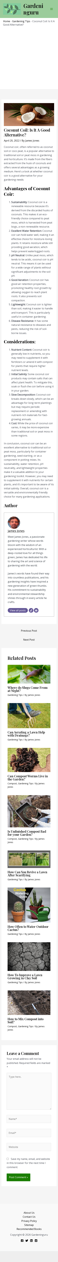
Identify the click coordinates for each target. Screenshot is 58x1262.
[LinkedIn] (31, 1240)
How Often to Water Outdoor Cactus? (28, 928)
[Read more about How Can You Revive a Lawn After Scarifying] (29, 859)
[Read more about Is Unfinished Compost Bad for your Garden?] (29, 811)
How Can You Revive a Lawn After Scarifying (27, 873)
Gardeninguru (33, 9)
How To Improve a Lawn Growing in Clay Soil (25, 976)
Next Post (29, 639)
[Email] (36, 610)
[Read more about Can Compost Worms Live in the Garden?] (29, 759)
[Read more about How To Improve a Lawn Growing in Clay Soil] (29, 956)
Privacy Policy (29, 1221)
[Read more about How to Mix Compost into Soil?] (29, 1002)
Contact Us (29, 1216)
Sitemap (29, 1225)
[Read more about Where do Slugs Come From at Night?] (29, 674)
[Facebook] (22, 1240)
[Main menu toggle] (51, 9)
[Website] (31, 610)
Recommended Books (29, 1229)
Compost (12, 783)
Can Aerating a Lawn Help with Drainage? (26, 733)
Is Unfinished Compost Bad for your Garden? (27, 833)
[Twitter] (26, 1240)
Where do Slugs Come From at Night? (27, 689)
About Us (29, 1212)
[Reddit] (36, 1240)
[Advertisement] (29, 57)
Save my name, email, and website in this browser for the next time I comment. (28, 1163)
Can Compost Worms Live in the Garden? (28, 777)
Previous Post (29, 630)
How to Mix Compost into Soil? (25, 1020)
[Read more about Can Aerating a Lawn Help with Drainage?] (29, 715)
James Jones (16, 531)
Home (6, 21)
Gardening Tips (21, 21)
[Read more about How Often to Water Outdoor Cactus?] (29, 905)
